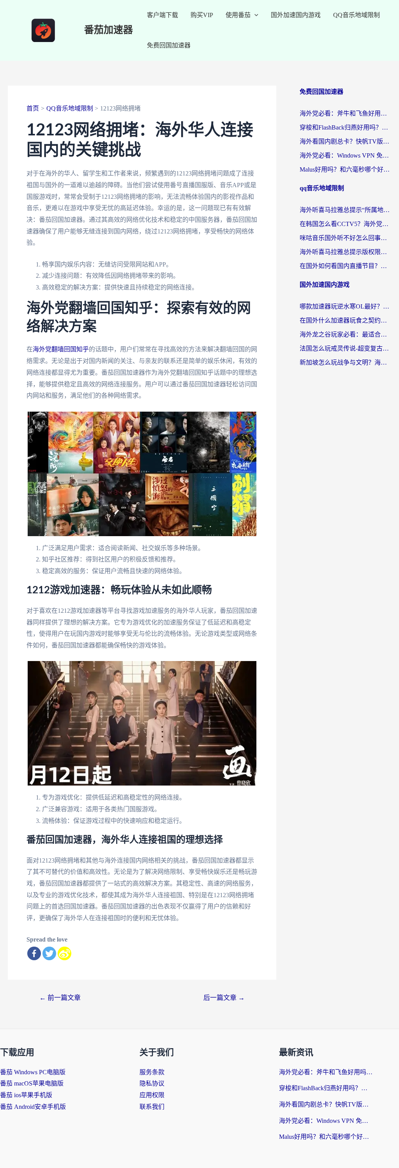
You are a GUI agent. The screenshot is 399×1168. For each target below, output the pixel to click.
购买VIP (202, 15)
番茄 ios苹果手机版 (26, 1095)
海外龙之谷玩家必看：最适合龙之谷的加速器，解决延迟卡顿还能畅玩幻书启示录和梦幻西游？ (345, 334)
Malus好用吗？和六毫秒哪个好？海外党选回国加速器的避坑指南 (345, 169)
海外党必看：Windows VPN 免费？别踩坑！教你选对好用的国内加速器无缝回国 (345, 155)
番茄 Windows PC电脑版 (32, 1072)
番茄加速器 (108, 30)
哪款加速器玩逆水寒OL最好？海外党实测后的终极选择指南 (345, 306)
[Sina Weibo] (64, 953)
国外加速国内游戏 (296, 15)
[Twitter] (49, 953)
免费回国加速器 (169, 45)
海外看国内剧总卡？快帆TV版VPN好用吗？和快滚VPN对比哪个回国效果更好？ (345, 141)
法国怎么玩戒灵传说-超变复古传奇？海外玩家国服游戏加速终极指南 (345, 348)
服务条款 (151, 1072)
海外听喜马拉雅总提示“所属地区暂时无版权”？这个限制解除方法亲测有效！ (345, 210)
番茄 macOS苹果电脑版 (32, 1083)
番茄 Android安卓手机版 (33, 1106)
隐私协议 (151, 1083)
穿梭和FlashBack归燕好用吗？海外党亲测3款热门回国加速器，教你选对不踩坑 (345, 127)
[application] (254, 15)
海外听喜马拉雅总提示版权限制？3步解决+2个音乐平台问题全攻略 (345, 252)
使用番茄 (238, 15)
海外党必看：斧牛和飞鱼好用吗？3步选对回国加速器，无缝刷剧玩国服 (345, 113)
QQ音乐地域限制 (356, 15)
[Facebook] (34, 953)
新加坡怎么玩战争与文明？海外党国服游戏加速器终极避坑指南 (345, 362)
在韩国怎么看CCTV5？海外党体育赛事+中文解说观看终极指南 (345, 224)
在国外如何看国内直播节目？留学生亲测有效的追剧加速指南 (345, 266)
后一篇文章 (224, 997)
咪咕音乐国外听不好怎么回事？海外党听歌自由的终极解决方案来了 (345, 238)
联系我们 (151, 1106)
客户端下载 (162, 15)
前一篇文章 (60, 997)
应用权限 (151, 1095)
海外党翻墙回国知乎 (61, 349)
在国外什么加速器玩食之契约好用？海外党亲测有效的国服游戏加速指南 (345, 320)
